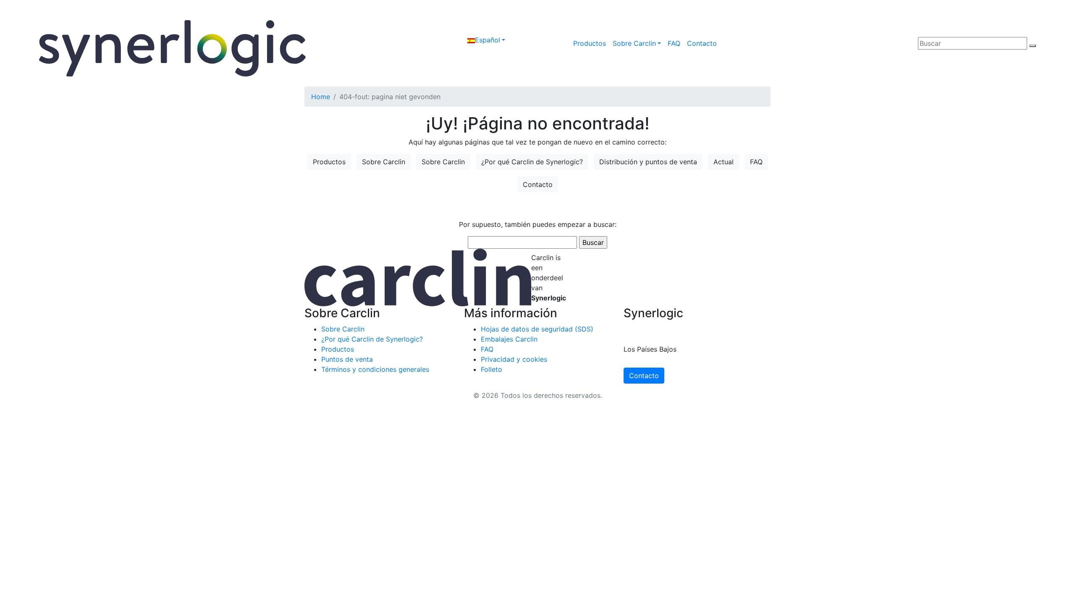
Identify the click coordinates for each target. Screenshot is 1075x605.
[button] (486, 40)
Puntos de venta (347, 359)
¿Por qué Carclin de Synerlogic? (532, 162)
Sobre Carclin (634, 43)
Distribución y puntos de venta (648, 162)
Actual (723, 162)
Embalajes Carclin (509, 339)
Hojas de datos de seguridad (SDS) (537, 329)
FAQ (674, 43)
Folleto (491, 369)
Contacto (702, 43)
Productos (589, 43)
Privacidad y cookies (514, 359)
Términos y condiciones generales (375, 369)
